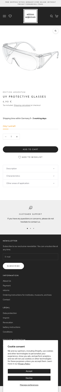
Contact (6, 299)
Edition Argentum (14, 92)
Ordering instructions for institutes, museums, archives (27, 295)
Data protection (10, 313)
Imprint (6, 318)
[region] (30, 214)
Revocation (8, 322)
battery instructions (11, 327)
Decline (29, 378)
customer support (30, 214)
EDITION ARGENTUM (14, 340)
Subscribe (13, 266)
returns (6, 290)
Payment (7, 285)
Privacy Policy (24, 364)
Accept (29, 371)
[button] (30, 168)
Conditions (7, 332)
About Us (7, 281)
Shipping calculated (22, 105)
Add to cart (30, 149)
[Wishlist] (10, 16)
